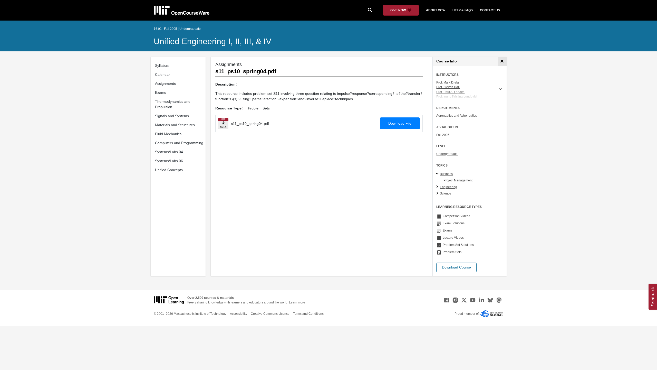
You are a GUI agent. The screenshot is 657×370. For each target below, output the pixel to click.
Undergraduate (447, 154)
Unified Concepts (169, 170)
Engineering (448, 187)
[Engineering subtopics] (437, 187)
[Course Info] (502, 61)
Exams (160, 92)
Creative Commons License (270, 314)
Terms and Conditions (308, 314)
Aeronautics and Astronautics (456, 115)
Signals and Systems (172, 116)
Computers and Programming (179, 143)
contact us (490, 10)
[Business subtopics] (437, 174)
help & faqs (462, 10)
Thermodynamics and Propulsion (172, 104)
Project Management (457, 180)
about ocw (435, 10)
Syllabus (162, 65)
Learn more (297, 302)
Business (446, 174)
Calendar (162, 74)
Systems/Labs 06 (169, 161)
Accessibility (238, 314)
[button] (456, 267)
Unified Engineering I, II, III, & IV (212, 41)
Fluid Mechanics (168, 134)
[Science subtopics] (437, 193)
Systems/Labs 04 (169, 152)
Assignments (165, 83)
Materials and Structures (175, 125)
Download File (399, 123)
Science (445, 193)
